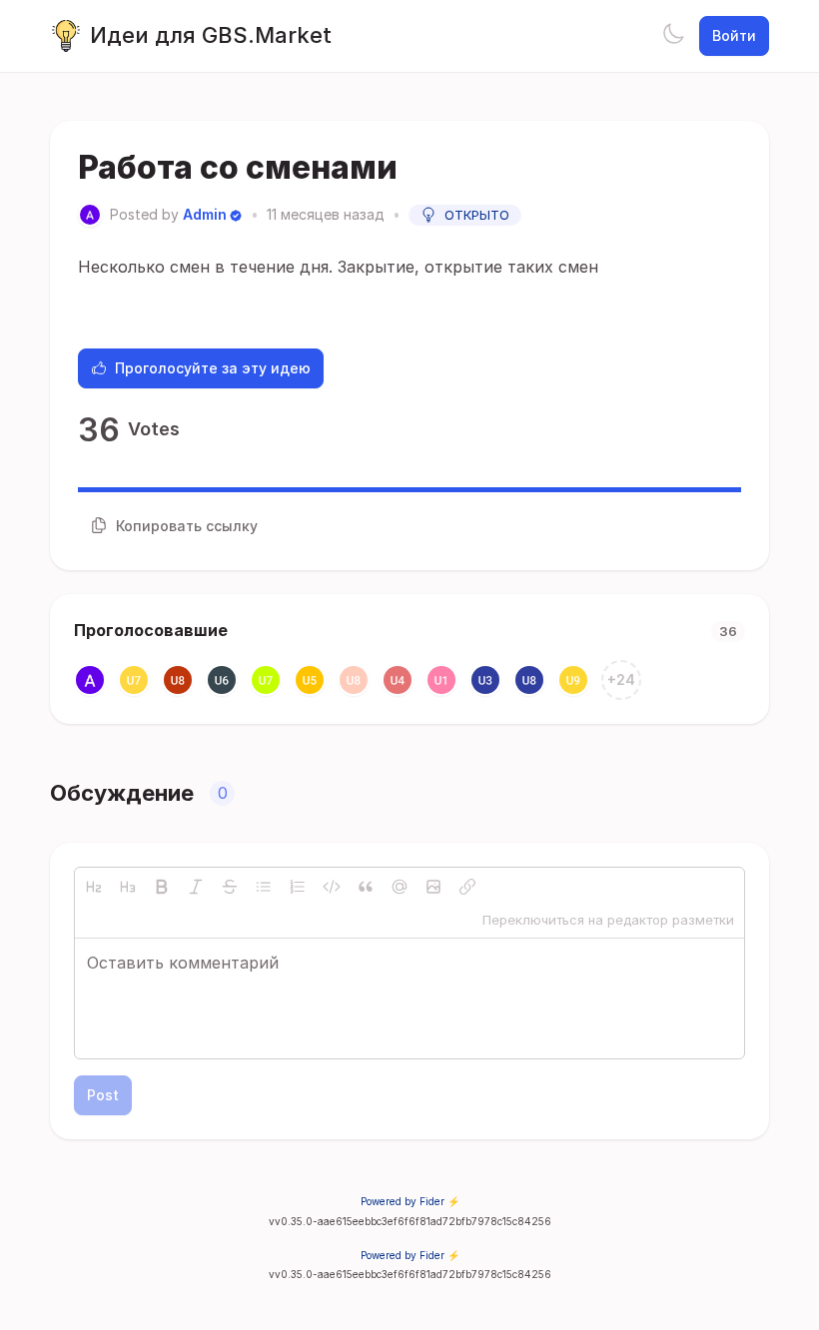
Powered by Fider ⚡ (410, 1201)
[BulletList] (264, 887)
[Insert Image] (433, 887)
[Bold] (162, 887)
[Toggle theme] (673, 36)
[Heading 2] (94, 887)
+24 (621, 679)
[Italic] (196, 887)
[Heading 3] (128, 887)
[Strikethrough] (230, 887)
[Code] (332, 887)
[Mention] (399, 887)
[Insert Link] (467, 887)
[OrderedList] (298, 887)
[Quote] (366, 887)
